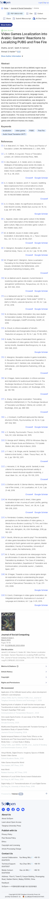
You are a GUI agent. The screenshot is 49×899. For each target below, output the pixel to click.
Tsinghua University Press (11, 826)
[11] (2, 296)
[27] (3, 554)
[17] (2, 399)
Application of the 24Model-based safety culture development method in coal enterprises (23, 693)
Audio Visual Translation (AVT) (14, 134)
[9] (2, 260)
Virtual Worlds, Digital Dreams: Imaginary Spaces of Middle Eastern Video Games (22, 754)
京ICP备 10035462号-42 (13, 897)
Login (40, 3)
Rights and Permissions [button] (10, 683)
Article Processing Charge (11, 849)
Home (6, 8)
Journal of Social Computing (21, 8)
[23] (3, 484)
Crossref (29, 178)
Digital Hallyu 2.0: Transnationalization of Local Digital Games (23, 783)
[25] (3, 517)
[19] (2, 432)
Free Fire (41, 131)
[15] (2, 357)
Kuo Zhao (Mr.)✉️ (26, 864)
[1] (2, 146)
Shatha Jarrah (7, 48)
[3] (2, 162)
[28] (3, 574)
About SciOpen (7, 818)
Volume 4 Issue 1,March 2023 (7, 639)
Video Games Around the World (12, 762)
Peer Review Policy (9, 838)
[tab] (24, 666)
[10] (2, 278)
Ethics (4, 842)
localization (7, 131)
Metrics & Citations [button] (9, 666)
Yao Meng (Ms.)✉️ (26, 857)
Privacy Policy (7, 834)
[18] (2, 417)
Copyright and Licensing (11, 845)
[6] (2, 219)
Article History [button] (6, 672)
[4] (2, 183)
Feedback (5, 883)
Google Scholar (41, 178)
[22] (3, 466)
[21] (2, 451)
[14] (2, 339)
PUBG (31, 131)
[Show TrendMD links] (46, 793)
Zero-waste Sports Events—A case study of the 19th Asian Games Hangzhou (22, 718)
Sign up (46, 3)
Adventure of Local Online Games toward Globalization (21, 776)
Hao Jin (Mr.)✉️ (25, 870)
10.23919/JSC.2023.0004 (15, 645)
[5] (2, 204)
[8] (2, 248)
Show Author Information (11, 56)
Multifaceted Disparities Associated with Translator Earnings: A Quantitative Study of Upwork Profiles (24, 728)
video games (20, 131)
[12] (2, 314)
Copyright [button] (5, 677)
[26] (3, 537)
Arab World (5, 769)
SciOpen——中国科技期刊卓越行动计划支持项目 (19, 886)
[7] (2, 233)
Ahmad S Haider (8, 51)
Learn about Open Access (11, 822)
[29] (3, 595)
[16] (2, 378)
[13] (2, 328)
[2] (2, 154)
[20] (3, 440)
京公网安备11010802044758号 (34, 897)
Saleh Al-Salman (22, 48)
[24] (3, 499)
